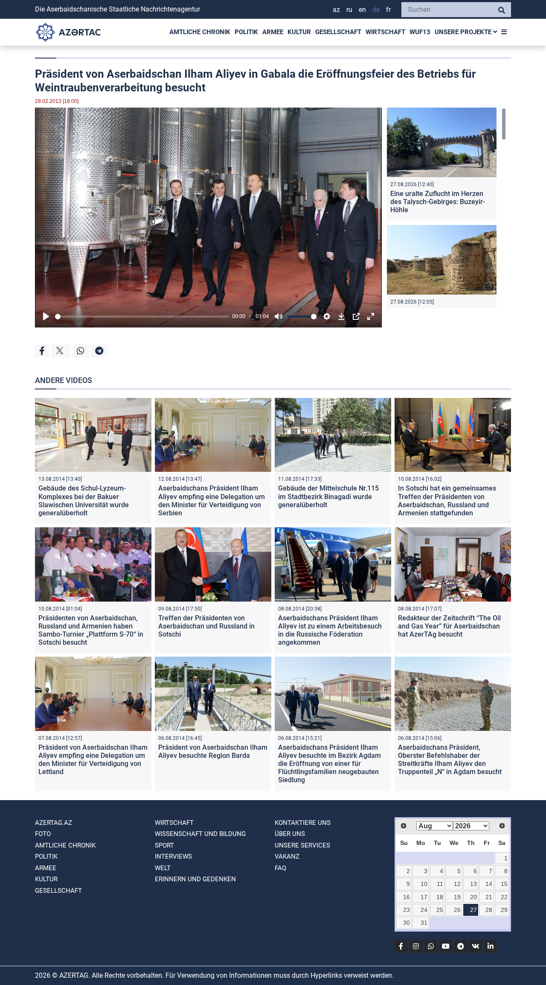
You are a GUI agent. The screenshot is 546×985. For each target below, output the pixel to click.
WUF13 (420, 32)
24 (424, 909)
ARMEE (272, 32)
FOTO (43, 834)
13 (473, 883)
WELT (163, 868)
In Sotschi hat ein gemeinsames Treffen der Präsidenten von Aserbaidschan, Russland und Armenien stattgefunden (447, 500)
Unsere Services (302, 845)
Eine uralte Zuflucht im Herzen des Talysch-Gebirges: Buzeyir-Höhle (437, 202)
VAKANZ (287, 856)
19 (457, 897)
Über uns (290, 834)
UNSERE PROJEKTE (464, 32)
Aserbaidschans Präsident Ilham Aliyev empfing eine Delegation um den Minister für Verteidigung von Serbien (211, 500)
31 (424, 922)
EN (362, 10)
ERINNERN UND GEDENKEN (195, 879)
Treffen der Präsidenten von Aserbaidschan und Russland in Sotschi (206, 626)
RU (349, 10)
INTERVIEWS (173, 856)
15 (504, 883)
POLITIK (246, 32)
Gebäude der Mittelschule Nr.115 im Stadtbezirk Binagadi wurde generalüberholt (328, 496)
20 (473, 897)
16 (406, 897)
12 (457, 883)
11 (440, 883)
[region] (446, 208)
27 (473, 909)
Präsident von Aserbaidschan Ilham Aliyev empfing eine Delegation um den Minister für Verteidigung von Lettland (93, 759)
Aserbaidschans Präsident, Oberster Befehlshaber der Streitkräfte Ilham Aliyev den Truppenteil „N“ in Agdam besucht (450, 759)
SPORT (164, 845)
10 (424, 883)
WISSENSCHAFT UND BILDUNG (200, 834)
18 (439, 897)
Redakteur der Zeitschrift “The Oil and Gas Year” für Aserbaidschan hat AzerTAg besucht (449, 626)
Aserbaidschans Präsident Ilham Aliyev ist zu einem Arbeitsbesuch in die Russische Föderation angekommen (330, 630)
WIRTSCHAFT (385, 32)
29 (504, 909)
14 (488, 883)
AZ (336, 10)
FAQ (280, 868)
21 (488, 897)
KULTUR (299, 32)
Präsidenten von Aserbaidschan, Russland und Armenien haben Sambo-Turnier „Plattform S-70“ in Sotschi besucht (90, 630)
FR (388, 10)
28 (488, 909)
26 (457, 909)
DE (376, 10)
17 (424, 897)
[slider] (142, 317)
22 (504, 897)
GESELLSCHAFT (338, 32)
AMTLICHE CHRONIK (199, 32)
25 (439, 909)
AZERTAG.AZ (53, 823)
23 (406, 909)
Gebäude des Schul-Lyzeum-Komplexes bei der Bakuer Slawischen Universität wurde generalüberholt (83, 500)
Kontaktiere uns (303, 823)
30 (406, 922)
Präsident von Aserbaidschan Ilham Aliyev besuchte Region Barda (212, 751)
